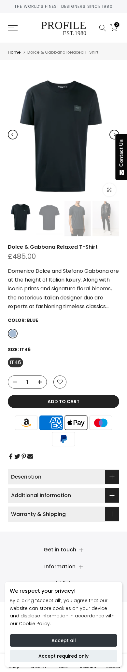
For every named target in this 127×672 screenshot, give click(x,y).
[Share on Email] (30, 456)
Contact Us (121, 154)
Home (14, 52)
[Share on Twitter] (17, 456)
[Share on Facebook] (11, 456)
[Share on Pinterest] (24, 456)
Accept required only (63, 656)
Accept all (63, 640)
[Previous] (13, 134)
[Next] (114, 134)
